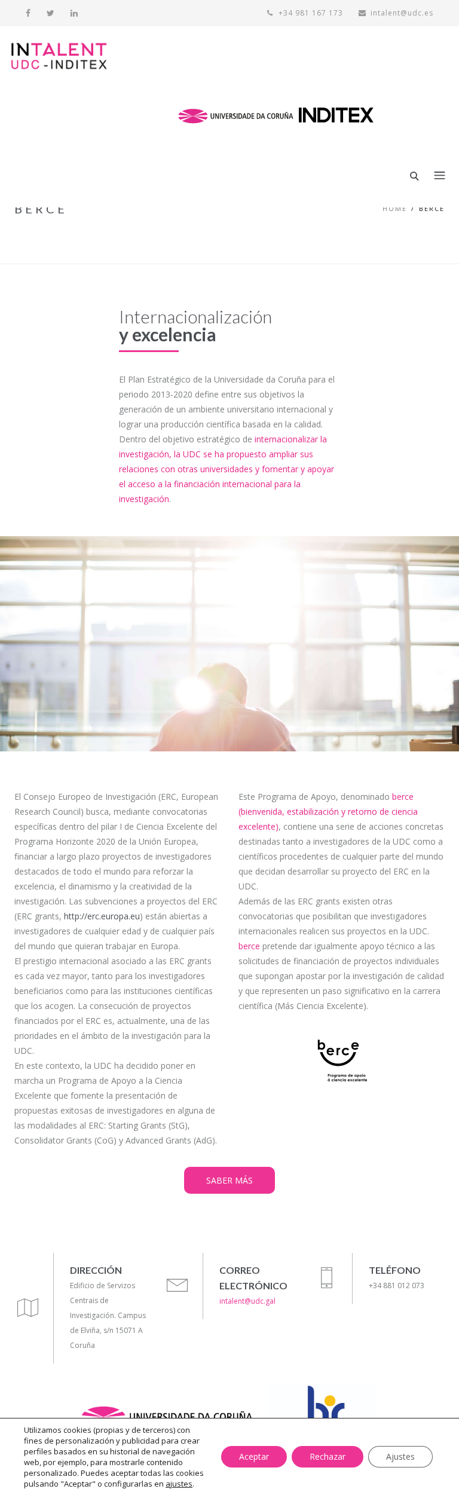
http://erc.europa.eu (102, 916)
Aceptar (254, 1456)
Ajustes (400, 1456)
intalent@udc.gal (247, 1301)
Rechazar (327, 1456)
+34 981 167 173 (309, 13)
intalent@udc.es (402, 13)
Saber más (229, 1180)
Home (394, 208)
